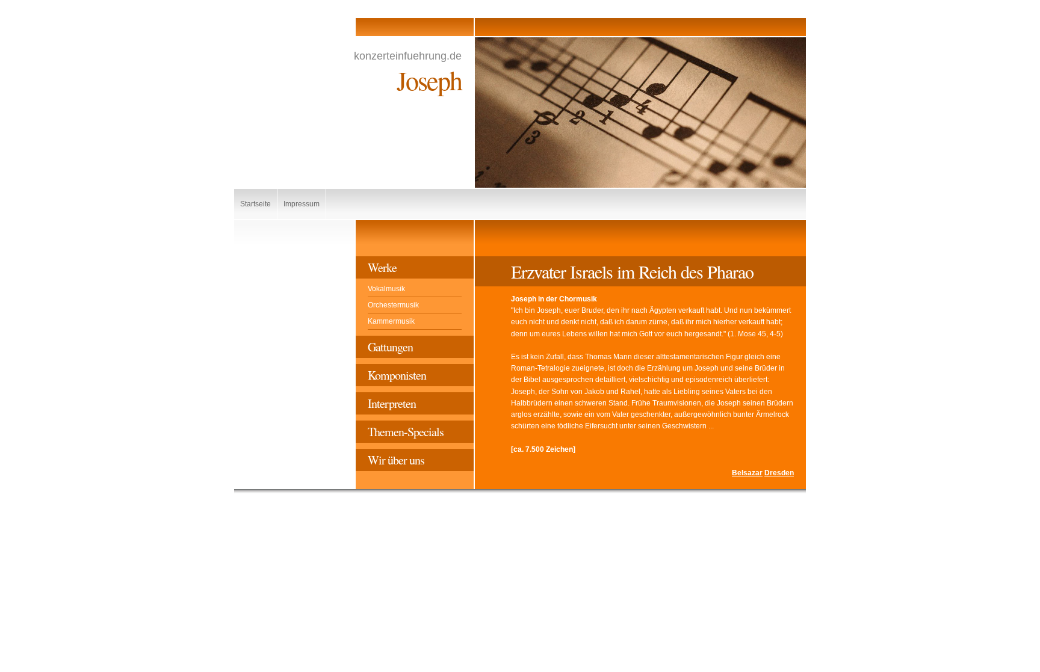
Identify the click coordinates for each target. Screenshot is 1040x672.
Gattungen (390, 347)
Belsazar (747, 473)
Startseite (255, 204)
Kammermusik (391, 321)
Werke (382, 267)
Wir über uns (396, 460)
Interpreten (392, 403)
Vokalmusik (386, 289)
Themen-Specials (406, 432)
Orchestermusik (393, 305)
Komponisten (397, 375)
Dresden (779, 473)
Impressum (301, 204)
